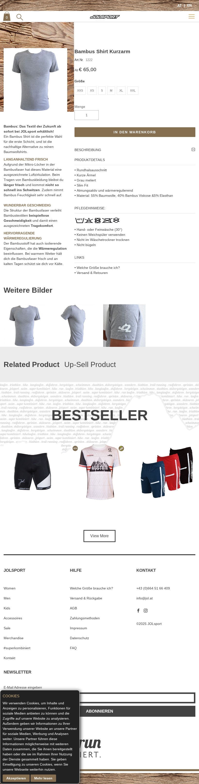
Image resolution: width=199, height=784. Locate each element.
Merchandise (14, 638)
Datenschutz (79, 638)
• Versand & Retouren (91, 273)
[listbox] (135, 91)
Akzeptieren (16, 778)
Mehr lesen (43, 778)
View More (99, 536)
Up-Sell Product (90, 364)
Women (10, 588)
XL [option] (121, 90)
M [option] (111, 90)
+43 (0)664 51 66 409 (153, 588)
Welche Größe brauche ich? (91, 588)
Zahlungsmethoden (85, 618)
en (189, 5)
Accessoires (13, 618)
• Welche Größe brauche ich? (97, 268)
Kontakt (9, 658)
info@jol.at (144, 598)
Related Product (31, 364)
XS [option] (92, 90)
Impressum (78, 628)
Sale (7, 628)
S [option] (102, 90)
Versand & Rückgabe (86, 598)
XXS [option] (80, 90)
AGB (73, 608)
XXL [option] (133, 90)
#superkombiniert (17, 648)
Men (7, 598)
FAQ (73, 648)
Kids (7, 608)
